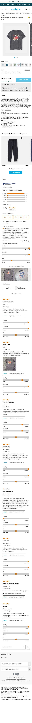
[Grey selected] (19, 65)
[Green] (15, 65)
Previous (1, 1)
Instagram (17, 674)
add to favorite (29, 23)
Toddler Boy (19, 13)
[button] (16, 39)
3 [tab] (17, 57)
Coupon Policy (15, 680)
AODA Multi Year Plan (6, 680)
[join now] (29, 664)
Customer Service (6, 654)
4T (14, 72)
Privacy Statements (21, 679)
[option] (12, 151)
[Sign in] (26, 9)
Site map (28, 680)
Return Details (24, 90)
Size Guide (27, 70)
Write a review (15, 172)
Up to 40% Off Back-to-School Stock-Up (16, 2)
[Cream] (11, 65)
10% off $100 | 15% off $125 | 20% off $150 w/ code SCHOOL (16, 4)
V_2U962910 (8, 110)
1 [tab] (14, 57)
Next (31, 1)
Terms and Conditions (11, 679)
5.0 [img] (30, 17)
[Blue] (3, 65)
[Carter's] (16, 9)
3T (8, 72)
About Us (3, 658)
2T (3, 72)
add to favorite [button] (21, 138)
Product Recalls (22, 680)
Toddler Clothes (10, 13)
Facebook (14, 674)
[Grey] (22, 65)
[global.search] (29, 669)
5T (19, 72)
